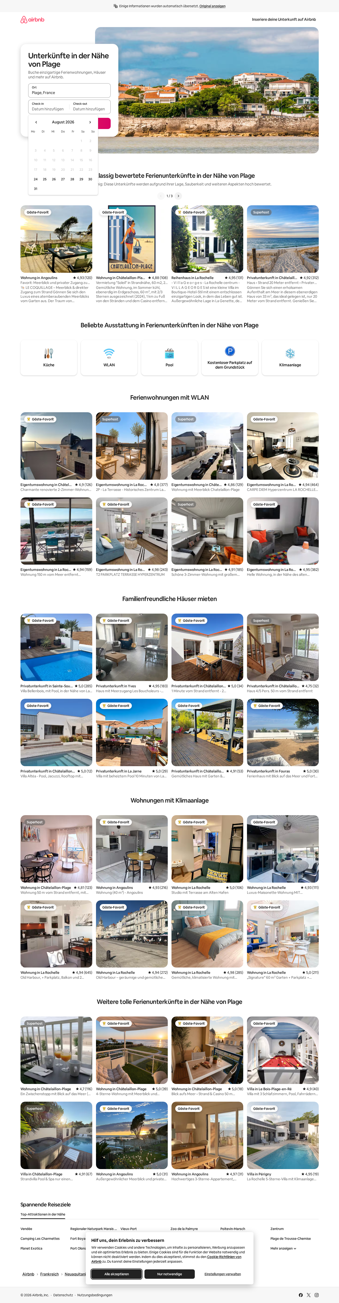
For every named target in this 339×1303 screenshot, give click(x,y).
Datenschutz (63, 1295)
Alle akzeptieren (116, 1274)
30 (90, 179)
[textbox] (49, 109)
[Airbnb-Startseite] (32, 19)
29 (81, 179)
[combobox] (69, 92)
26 (54, 179)
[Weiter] (178, 196)
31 (35, 189)
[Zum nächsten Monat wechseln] (90, 122)
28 (72, 179)
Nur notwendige (169, 1274)
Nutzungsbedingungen (94, 1295)
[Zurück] (161, 196)
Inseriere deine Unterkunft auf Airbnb (284, 19)
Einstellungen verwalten (223, 1274)
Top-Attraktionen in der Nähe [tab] (43, 1214)
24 (36, 179)
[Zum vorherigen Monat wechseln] (36, 122)
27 (63, 179)
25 (45, 179)
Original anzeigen (212, 6)
